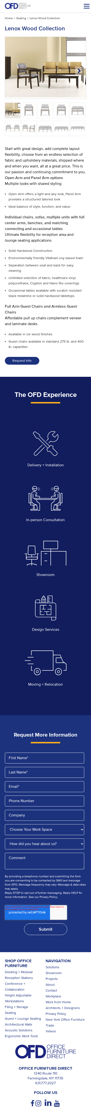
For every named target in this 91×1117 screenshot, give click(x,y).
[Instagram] (38, 1103)
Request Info (22, 361)
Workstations (14, 1001)
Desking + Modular (19, 972)
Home (9, 18)
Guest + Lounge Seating (23, 1019)
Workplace (53, 996)
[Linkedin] (48, 1103)
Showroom (54, 973)
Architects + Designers (63, 1008)
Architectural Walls (18, 1024)
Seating (21, 18)
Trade (50, 1025)
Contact (51, 990)
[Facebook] (33, 1103)
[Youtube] (57, 1103)
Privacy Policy (56, 1014)
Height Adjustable (18, 995)
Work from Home (58, 1002)
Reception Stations (19, 978)
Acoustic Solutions (19, 1030)
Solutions (52, 967)
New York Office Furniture (65, 1020)
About (50, 985)
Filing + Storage (16, 1007)
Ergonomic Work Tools (21, 1036)
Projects (52, 979)
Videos (51, 1031)
